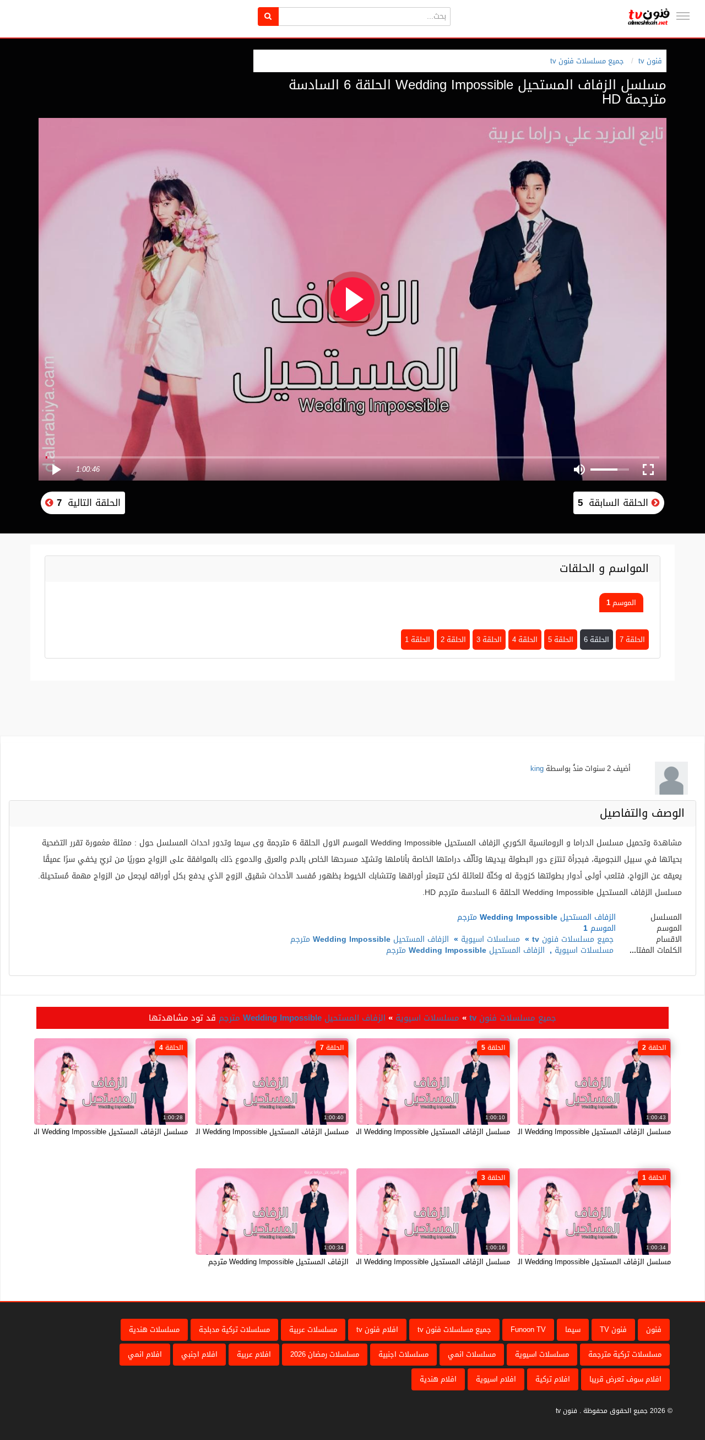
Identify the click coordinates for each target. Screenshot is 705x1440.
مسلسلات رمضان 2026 (324, 1354)
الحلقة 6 (596, 639)
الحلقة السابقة (615, 502)
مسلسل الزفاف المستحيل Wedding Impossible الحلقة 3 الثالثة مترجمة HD (394, 1262)
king (537, 768)
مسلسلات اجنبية (403, 1354)
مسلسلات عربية (313, 1329)
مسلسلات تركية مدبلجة (234, 1329)
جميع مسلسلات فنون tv (587, 61)
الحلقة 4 (525, 639)
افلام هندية (438, 1379)
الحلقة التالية (87, 502)
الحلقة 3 (489, 639)
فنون (653, 1329)
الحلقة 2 (453, 639)
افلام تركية (552, 1379)
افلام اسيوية (496, 1379)
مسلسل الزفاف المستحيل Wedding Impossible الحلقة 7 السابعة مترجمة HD (230, 1132)
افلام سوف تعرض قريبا (625, 1379)
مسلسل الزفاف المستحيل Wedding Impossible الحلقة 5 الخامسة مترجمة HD (391, 1132)
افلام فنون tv (377, 1329)
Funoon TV (528, 1329)
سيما (573, 1329)
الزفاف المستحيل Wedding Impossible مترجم (369, 939)
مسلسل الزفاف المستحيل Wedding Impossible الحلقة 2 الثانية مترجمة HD (555, 1132)
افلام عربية (254, 1354)
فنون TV (613, 1329)
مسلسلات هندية (154, 1329)
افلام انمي (145, 1354)
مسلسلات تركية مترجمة (624, 1354)
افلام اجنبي (199, 1354)
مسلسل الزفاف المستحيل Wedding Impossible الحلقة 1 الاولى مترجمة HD (554, 1262)
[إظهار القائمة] (683, 16)
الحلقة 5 (560, 639)
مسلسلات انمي (472, 1354)
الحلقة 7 (632, 639)
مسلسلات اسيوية (490, 939)
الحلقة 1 (417, 639)
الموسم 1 (621, 603)
